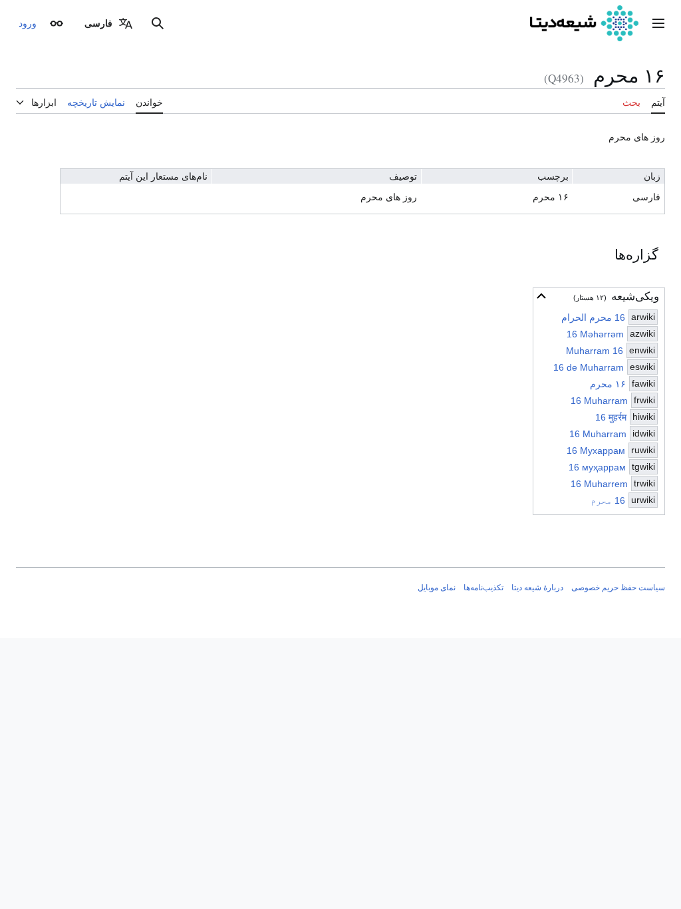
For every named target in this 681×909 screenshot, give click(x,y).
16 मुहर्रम (610, 417)
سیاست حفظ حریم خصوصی (618, 587)
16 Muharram (599, 400)
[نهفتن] (541, 296)
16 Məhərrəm (595, 334)
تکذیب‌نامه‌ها (483, 587)
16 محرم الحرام (593, 317)
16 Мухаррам (596, 450)
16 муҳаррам (597, 467)
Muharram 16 (594, 350)
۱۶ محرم (608, 384)
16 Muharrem (599, 483)
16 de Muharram (588, 367)
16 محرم (608, 500)
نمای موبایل (437, 587)
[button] (658, 23)
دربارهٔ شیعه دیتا (537, 587)
